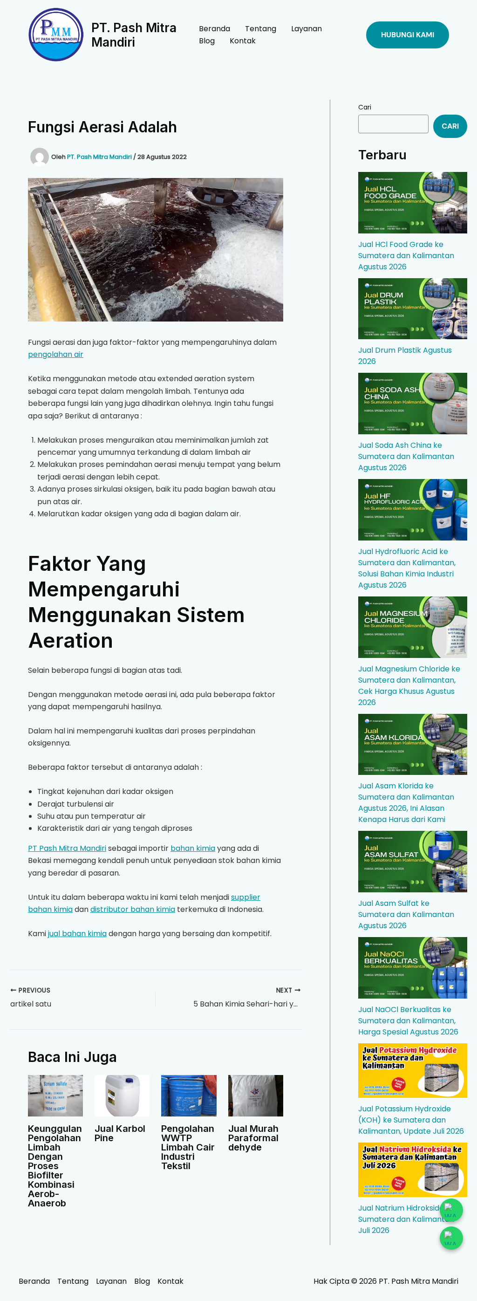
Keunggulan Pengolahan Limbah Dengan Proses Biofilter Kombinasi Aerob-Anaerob (55, 1166)
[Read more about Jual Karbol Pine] (122, 1095)
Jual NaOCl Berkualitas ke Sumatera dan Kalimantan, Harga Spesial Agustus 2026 (408, 1020)
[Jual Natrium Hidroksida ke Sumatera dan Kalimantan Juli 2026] (412, 1170)
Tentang (260, 28)
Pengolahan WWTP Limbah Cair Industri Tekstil (188, 1147)
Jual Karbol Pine (120, 1133)
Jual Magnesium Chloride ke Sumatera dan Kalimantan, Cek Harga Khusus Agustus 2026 (409, 686)
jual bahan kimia (77, 933)
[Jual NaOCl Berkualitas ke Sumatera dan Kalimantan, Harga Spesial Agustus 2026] (412, 968)
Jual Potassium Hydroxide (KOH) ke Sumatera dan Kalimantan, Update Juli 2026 (411, 1120)
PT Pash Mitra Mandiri (67, 848)
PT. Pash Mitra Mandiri (134, 35)
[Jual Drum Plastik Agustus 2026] (412, 309)
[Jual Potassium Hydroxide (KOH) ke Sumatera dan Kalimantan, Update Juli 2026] (412, 1070)
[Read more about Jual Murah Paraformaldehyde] (255, 1095)
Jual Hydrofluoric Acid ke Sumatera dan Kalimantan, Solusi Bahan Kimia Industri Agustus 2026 (407, 568)
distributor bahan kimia (132, 909)
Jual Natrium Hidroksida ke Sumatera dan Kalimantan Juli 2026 (406, 1219)
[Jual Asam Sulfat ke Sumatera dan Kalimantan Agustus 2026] (412, 861)
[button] (407, 34)
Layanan (306, 28)
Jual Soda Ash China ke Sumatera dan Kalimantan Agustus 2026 (406, 456)
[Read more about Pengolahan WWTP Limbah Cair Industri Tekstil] (188, 1095)
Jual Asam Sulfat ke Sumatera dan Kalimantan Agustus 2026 (406, 914)
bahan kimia (192, 848)
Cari (364, 107)
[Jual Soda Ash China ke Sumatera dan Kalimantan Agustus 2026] (412, 403)
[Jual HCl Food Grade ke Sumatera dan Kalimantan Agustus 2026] (412, 202)
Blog (207, 40)
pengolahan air (55, 354)
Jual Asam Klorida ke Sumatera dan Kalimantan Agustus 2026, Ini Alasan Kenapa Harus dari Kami (406, 803)
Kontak (243, 40)
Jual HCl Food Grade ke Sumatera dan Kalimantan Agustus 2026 (406, 255)
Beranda (214, 28)
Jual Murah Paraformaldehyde (253, 1138)
